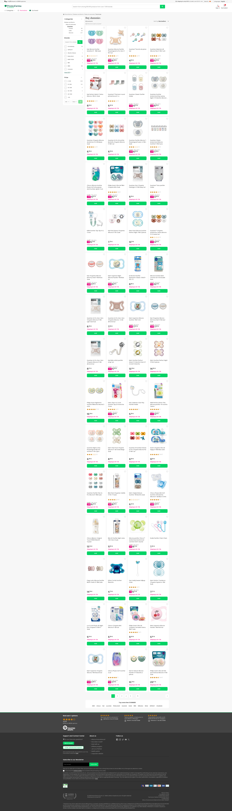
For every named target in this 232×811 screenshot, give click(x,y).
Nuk (103, 706)
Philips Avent (116, 706)
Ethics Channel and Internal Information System (155, 800)
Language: (219, 1)
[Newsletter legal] (64, 770)
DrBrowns (140, 706)
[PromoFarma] (13, 6)
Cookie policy (165, 798)
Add (95, 67)
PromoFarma (68, 14)
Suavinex (124, 706)
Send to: (206, 1)
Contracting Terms (164, 795)
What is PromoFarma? (98, 739)
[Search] (162, 6)
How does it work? (97, 742)
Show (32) (67, 72)
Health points (95, 751)
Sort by (156, 21)
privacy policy (78, 770)
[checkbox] (73, 46)
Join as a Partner (96, 749)
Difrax (146, 706)
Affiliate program (96, 746)
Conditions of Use (164, 794)
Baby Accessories (90, 14)
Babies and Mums (78, 14)
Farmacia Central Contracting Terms (158, 797)
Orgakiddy (159, 706)
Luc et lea (108, 706)
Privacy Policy (165, 793)
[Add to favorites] (104, 28)
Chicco (99, 706)
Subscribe (94, 764)
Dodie (130, 706)
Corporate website (97, 753)
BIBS (135, 706)
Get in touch (68, 743)
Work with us (95, 744)
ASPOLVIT (152, 706)
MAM (93, 706)
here (77, 753)
